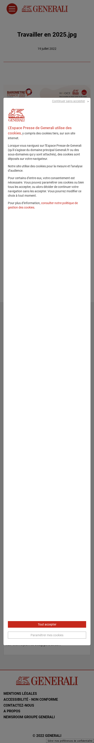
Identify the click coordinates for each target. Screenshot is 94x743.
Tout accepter (47, 624)
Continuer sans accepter (68, 101)
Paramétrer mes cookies (47, 635)
